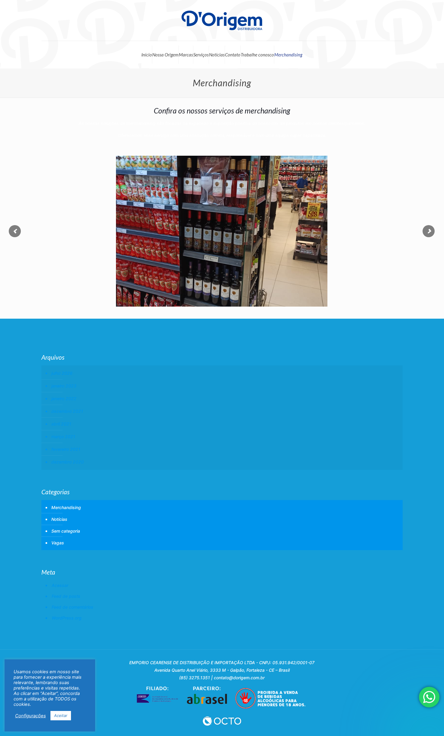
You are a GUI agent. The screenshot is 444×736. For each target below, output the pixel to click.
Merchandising (288, 54)
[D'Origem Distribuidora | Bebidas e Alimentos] (222, 20)
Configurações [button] (30, 715)
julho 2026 (61, 373)
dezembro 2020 (67, 461)
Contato (232, 54)
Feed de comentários (72, 607)
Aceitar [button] (60, 715)
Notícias (217, 54)
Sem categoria (65, 531)
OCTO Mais (222, 721)
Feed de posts (66, 596)
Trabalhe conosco (257, 54)
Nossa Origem (165, 54)
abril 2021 (61, 423)
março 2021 (63, 436)
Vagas (57, 542)
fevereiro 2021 (65, 449)
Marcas (186, 54)
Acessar (60, 585)
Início (146, 54)
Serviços (201, 54)
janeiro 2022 (63, 398)
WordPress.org (67, 617)
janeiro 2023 (63, 385)
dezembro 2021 (67, 411)
